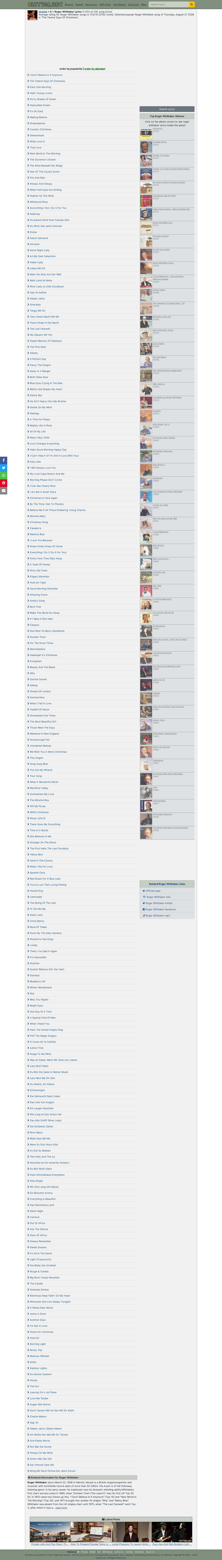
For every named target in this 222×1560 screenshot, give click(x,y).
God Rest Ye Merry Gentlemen (46, 630)
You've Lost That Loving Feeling (47, 884)
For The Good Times (41, 642)
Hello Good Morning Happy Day (48, 449)
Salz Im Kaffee (37, 292)
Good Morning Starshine (43, 588)
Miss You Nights (38, 999)
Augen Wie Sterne (39, 1404)
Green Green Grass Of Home (46, 546)
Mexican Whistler (39, 1356)
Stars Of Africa (38, 1235)
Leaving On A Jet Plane (42, 1392)
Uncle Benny (36, 920)
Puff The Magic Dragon (42, 1035)
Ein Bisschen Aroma (40, 1192)
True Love (35, 147)
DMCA (93, 1552)
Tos (99, 1552)
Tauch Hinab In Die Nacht (44, 322)
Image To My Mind (40, 1053)
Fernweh (34, 244)
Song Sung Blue (38, 763)
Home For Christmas (41, 1331)
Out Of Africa (37, 1223)
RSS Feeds (108, 1552)
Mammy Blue (37, 534)
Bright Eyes (36, 1005)
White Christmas (39, 812)
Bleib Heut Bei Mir (39, 1138)
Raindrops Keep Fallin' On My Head (49, 1295)
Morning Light (37, 1343)
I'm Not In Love (38, 1325)
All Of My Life (37, 431)
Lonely (33, 945)
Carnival (34, 1217)
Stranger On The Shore (42, 842)
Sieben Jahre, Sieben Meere (45, 1428)
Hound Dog (36, 890)
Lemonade (35, 896)
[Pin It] (3, 483)
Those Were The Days (42, 727)
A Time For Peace (39, 419)
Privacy (84, 1552)
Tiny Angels (36, 757)
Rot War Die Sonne (40, 1446)
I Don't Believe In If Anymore (45, 74)
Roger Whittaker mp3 (157, 915)
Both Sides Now (38, 377)
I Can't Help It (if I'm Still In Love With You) (54, 455)
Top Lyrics (133, 4)
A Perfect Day (37, 358)
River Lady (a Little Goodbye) (46, 286)
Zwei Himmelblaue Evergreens (46, 1174)
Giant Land (35, 914)
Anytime (34, 963)
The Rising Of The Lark (42, 902)
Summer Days (37, 1319)
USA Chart (105, 4)
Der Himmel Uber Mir (41, 1464)
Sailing (33, 685)
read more (61, 1507)
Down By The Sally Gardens (45, 933)
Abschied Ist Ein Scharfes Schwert (49, 1162)
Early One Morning (40, 87)
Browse (69, 4)
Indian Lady (36, 262)
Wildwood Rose (38, 201)
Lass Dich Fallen (38, 1065)
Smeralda (35, 304)
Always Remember (40, 1241)
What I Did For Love (41, 866)
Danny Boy (35, 395)
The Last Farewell (39, 328)
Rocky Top (35, 1350)
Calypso (34, 624)
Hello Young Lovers (40, 93)
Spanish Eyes (37, 872)
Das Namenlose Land (41, 1204)
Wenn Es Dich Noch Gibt (43, 1144)
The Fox (34, 1386)
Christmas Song (38, 522)
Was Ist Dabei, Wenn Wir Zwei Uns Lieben (53, 1059)
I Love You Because (40, 540)
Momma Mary (37, 516)
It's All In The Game (40, 1253)
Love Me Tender (38, 1398)
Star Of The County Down (44, 171)
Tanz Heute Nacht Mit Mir (44, 316)
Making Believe (38, 117)
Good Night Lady (39, 250)
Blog (143, 4)
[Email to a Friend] (3, 490)
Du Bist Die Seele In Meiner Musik (48, 1072)
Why (32, 673)
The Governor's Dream (42, 159)
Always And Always (40, 183)
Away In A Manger (40, 371)
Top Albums (119, 4)
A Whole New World (41, 1307)
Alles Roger (36, 1180)
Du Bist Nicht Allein (40, 1168)
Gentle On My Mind (40, 407)
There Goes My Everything (44, 824)
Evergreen (35, 661)
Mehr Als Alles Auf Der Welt (45, 274)
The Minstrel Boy (39, 800)
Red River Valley (38, 788)
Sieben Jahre (37, 298)
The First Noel (37, 346)
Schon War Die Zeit (40, 1458)
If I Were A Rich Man (41, 618)
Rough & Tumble (38, 1271)
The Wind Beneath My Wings (46, 165)
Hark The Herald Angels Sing (46, 1029)
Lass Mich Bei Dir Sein (42, 1078)
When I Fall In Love (40, 703)
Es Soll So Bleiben (39, 1150)
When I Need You (39, 1023)
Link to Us (119, 1552)
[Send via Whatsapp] (3, 475)
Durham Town (37, 636)
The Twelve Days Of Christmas (47, 80)
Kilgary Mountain (39, 576)
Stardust (34, 975)
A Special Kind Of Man (42, 1017)
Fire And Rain (37, 177)
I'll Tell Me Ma (37, 908)
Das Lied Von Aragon (41, 1102)
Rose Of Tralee (38, 927)
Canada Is (35, 528)
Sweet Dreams (38, 1247)
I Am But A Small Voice (42, 491)
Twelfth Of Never (39, 709)
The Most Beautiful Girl (42, 721)
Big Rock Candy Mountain (44, 1277)
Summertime (36, 697)
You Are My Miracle (40, 769)
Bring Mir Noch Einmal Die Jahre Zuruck (52, 1470)
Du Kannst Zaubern (40, 1374)
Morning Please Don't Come (45, 479)
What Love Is (37, 141)
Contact (129, 1552)
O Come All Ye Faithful (42, 1041)
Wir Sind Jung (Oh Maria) (44, 1186)
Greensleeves (37, 123)
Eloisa (33, 232)
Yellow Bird (36, 854)
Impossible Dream (39, 105)
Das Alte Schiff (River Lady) (45, 1120)
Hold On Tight (37, 582)
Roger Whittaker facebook (160, 909)
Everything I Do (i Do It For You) (48, 552)
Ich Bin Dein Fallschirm (42, 256)
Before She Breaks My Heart (45, 389)
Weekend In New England (44, 733)
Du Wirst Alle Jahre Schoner (45, 226)
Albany (33, 352)
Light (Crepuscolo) (40, 1259)
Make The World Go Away (44, 612)
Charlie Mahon (37, 1416)
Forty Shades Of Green (42, 99)
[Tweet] (3, 468)
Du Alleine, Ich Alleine (41, 1084)
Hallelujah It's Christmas (43, 655)
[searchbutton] (192, 4)
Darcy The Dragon (40, 365)
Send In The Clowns (41, 860)
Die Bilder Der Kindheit (42, 1265)
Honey (33, 1380)
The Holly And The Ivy (42, 1156)
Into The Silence (38, 1229)
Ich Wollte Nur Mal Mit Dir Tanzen (48, 1434)
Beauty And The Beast (42, 667)
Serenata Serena (39, 1289)
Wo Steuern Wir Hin (40, 334)
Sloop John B (37, 818)
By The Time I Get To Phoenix (46, 503)
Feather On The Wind (41, 195)
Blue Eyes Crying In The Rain (46, 383)
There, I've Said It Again (43, 951)
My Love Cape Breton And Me (46, 473)
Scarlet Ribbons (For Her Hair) (46, 969)
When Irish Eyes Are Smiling (45, 189)
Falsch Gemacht (38, 238)
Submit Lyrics (167, 109)
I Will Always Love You (42, 467)
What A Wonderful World (43, 781)
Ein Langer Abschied (41, 1108)
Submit (79, 4)
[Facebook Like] (3, 460)
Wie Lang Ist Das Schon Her (45, 1114)
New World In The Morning (44, 153)
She (31, 993)
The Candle (36, 1283)
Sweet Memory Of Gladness (45, 340)
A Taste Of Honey (39, 564)
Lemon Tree (36, 1047)
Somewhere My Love (41, 794)
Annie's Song (37, 600)
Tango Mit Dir (37, 310)
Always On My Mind (41, 1452)
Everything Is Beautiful (42, 1198)
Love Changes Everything (44, 443)
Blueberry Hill (37, 981)
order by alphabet (94, 68)
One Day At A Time (40, 1011)
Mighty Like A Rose (40, 425)
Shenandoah (36, 135)
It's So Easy (36, 111)
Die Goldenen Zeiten (41, 1126)
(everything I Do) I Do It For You (47, 207)
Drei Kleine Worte (39, 1440)
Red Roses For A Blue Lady (45, 878)
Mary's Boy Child (39, 437)
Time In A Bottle (38, 830)
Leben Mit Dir (37, 268)
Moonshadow (37, 649)
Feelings (34, 413)
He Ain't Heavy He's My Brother (47, 401)
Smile (32, 1362)
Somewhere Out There (42, 715)
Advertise (139, 1552)
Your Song (35, 775)
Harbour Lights (38, 1368)
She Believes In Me (40, 836)
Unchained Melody (40, 745)
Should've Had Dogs (41, 939)
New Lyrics (91, 4)
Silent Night (36, 1211)
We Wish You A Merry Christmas (48, 751)
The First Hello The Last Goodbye (48, 848)
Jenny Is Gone (37, 1313)
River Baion (36, 1132)
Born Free (35, 606)
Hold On (34, 1337)
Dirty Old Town (38, 570)
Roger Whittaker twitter (159, 903)
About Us (150, 1552)
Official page (152, 890)
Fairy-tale (35, 461)
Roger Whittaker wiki (158, 896)
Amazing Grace (38, 594)
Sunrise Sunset (38, 679)
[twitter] (78, 1552)
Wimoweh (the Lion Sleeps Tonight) (50, 1301)
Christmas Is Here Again (43, 497)
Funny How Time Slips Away (45, 558)
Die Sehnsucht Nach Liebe (44, 1096)
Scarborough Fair (39, 739)
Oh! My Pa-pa (37, 806)
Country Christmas (40, 129)
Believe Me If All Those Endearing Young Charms (57, 510)
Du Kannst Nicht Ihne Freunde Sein (49, 219)
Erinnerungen (37, 1090)
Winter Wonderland (40, 987)
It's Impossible (37, 957)
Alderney (34, 213)
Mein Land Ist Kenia (40, 280)
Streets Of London (40, 691)
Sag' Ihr (34, 1422)
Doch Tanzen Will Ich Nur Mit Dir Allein (51, 1410)
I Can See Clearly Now (42, 485)
